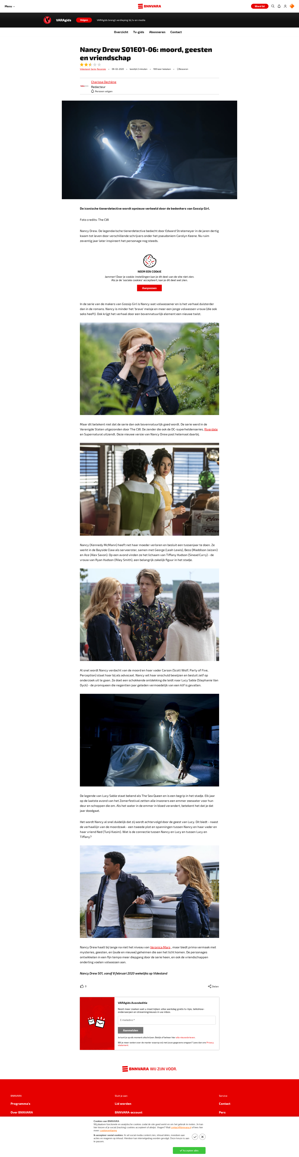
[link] (84, 86)
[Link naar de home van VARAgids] (47, 20)
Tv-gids (138, 32)
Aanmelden (130, 1030)
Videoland (85, 69)
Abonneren (157, 32)
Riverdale (211, 429)
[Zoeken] (273, 6)
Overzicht (121, 32)
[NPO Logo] (292, 6)
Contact (176, 32)
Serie (94, 69)
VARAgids (63, 20)
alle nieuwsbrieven (185, 1037)
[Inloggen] (285, 6)
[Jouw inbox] (279, 6)
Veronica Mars (160, 947)
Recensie (101, 69)
